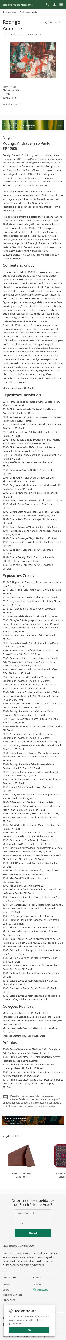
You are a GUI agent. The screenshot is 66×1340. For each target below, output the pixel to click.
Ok (29, 1330)
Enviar (33, 1233)
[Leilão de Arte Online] (33, 129)
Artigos (6, 1284)
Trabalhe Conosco (12, 1294)
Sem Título (9, 86)
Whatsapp (42, 1289)
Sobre (6, 1289)
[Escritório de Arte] (18, 4)
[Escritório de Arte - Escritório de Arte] (18, 1246)
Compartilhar (56, 22)
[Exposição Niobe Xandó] (33, 1124)
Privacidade (9, 1300)
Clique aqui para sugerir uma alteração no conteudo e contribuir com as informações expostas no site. (32, 1101)
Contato (37, 1284)
